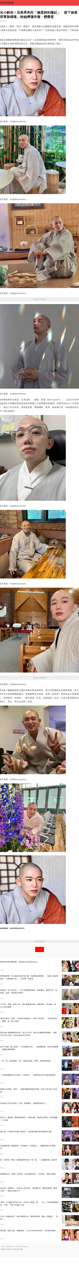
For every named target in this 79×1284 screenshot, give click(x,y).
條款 (15, 1249)
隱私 (18, 1249)
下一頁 (39, 949)
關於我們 (3, 1249)
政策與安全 (10, 1249)
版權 (21, 1249)
